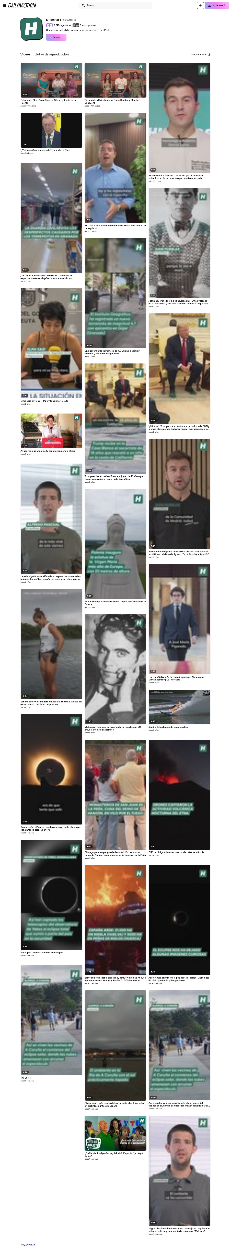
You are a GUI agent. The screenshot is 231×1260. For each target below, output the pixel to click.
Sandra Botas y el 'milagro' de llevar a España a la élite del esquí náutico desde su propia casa (51, 703)
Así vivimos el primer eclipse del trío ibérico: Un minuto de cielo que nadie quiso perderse (178, 979)
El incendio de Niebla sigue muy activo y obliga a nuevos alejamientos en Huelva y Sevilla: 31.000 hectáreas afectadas (115, 979)
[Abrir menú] (4, 5)
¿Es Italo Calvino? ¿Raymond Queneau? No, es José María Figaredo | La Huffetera (176, 678)
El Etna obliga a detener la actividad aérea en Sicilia (176, 852)
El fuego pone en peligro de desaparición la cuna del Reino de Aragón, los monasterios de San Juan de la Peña (115, 853)
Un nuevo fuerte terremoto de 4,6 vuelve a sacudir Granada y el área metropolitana (112, 352)
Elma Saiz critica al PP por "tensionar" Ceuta (44, 401)
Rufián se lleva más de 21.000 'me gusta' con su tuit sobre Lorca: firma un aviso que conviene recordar (176, 177)
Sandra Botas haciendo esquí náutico (168, 727)
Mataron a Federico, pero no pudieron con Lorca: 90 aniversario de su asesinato (113, 728)
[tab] (25, 55)
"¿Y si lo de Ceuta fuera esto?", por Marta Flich (45, 150)
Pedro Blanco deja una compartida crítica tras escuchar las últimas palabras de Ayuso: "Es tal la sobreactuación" (178, 553)
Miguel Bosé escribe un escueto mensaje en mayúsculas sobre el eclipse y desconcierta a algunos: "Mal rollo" (179, 1230)
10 (34, 1245)
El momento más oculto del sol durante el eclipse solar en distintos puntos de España (114, 1104)
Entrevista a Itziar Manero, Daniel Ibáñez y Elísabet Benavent (112, 101)
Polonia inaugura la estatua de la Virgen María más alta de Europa (115, 603)
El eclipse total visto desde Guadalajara (41, 952)
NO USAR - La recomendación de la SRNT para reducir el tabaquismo (115, 227)
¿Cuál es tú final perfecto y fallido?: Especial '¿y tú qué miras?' (114, 1154)
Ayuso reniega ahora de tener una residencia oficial (48, 451)
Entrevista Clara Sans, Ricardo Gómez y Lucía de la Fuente (48, 101)
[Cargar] (200, 5)
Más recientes (198, 54)
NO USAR (25, 1078)
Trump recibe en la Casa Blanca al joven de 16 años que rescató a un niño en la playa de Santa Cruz (114, 477)
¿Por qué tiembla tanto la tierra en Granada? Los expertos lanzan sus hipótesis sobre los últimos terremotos (46, 277)
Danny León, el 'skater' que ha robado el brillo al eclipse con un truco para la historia (50, 828)
